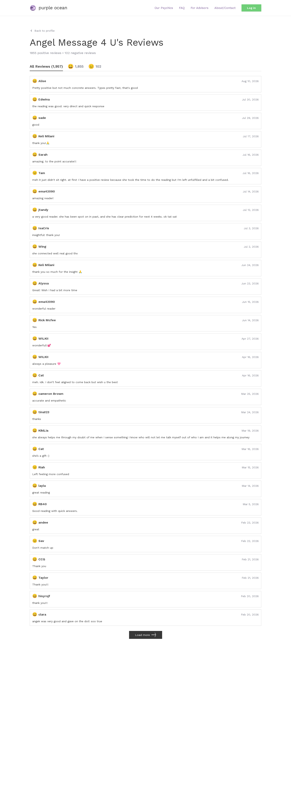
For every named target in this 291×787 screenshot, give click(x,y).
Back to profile (44, 30)
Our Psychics (164, 8)
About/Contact (225, 8)
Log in (251, 7)
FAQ (182, 8)
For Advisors (199, 8)
